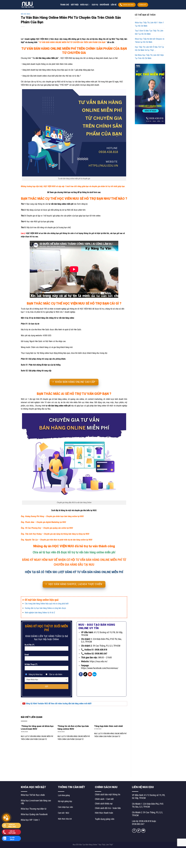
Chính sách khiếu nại (103, 803)
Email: (27, 655)
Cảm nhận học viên (65, 807)
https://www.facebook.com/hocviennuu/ (99, 668)
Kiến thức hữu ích (65, 819)
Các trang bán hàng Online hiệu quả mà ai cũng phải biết (47, 603)
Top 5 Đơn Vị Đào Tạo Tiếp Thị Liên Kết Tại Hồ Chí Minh (149, 32)
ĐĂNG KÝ (142, 5)
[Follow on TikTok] (85, 674)
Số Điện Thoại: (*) (31, 664)
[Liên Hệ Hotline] (11, 832)
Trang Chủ (64, 5)
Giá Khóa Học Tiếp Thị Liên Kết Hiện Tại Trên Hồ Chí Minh (149, 57)
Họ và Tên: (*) (29, 645)
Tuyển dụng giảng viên (104, 819)
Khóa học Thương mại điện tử (33, 809)
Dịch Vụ (95, 5)
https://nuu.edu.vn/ (99, 661)
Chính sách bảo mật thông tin (107, 794)
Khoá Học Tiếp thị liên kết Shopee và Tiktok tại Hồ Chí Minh (149, 40)
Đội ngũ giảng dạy (65, 801)
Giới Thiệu (75, 5)
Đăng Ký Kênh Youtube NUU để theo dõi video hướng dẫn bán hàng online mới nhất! (58, 703)
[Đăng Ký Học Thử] (11, 825)
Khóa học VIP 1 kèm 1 (30, 820)
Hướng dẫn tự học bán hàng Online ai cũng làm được (45, 608)
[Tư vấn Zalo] (11, 838)
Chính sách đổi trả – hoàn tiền (108, 808)
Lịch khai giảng (64, 795)
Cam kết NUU (63, 813)
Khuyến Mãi (104, 5)
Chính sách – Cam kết (104, 799)
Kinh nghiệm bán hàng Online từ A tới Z (40, 612)
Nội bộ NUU (25, 14)
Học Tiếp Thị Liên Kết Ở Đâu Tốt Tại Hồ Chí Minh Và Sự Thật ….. (149, 48)
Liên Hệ (113, 5)
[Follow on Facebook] (81, 674)
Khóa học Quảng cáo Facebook (34, 814)
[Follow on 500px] (94, 674)
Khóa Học (84, 5)
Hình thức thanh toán (104, 813)
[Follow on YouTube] (90, 674)
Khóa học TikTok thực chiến (33, 795)
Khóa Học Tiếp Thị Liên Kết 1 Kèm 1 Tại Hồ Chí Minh (149, 24)
